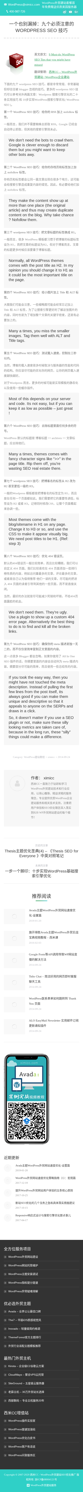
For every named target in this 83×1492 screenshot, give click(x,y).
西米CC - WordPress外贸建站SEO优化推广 (53, 1474)
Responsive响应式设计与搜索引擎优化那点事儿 (43, 1215)
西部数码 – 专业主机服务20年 (26, 1400)
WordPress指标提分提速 (23, 1282)
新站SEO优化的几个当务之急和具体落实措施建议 (45, 1203)
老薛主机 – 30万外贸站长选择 (26, 1391)
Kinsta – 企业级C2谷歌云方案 (26, 1366)
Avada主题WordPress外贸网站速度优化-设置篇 (52, 913)
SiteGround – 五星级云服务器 (26, 1383)
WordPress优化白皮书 (21, 1437)
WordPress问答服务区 (21, 1455)
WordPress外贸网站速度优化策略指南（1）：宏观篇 (45, 1178)
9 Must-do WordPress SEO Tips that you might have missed (54, 59)
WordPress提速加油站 (21, 1429)
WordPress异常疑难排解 (23, 1291)
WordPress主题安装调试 (23, 1274)
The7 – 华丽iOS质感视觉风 (24, 1320)
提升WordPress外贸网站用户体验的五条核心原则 (44, 1190)
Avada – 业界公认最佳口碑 (24, 1311)
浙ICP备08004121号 (46, 1479)
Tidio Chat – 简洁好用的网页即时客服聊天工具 (52, 979)
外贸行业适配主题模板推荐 (24, 1345)
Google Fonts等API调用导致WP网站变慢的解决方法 (53, 957)
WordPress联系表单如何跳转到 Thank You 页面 (52, 1001)
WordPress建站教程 (34, 757)
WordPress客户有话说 (21, 1446)
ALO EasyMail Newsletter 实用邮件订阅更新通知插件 (54, 1023)
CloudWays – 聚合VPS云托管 (26, 1374)
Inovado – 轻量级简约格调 (24, 1328)
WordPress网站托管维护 (23, 1265)
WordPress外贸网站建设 (23, 1256)
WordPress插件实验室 (21, 1420)
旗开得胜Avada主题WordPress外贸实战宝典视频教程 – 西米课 (53, 935)
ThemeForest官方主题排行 (24, 1337)
